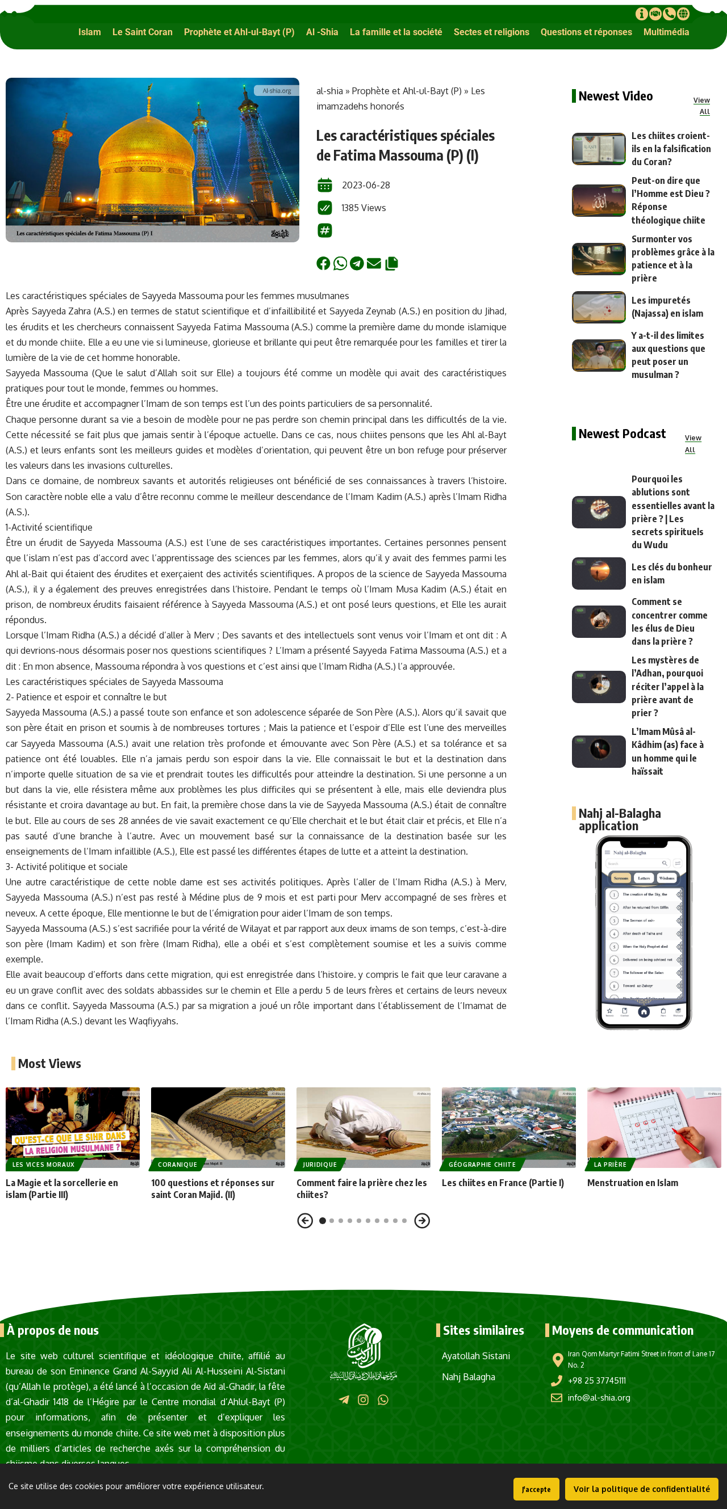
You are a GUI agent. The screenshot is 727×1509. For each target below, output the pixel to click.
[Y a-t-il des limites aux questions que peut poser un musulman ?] (599, 355)
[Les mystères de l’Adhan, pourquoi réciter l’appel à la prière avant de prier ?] (599, 687)
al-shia (329, 90)
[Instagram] (363, 1400)
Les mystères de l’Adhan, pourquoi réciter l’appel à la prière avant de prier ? (668, 686)
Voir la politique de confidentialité (642, 1489)
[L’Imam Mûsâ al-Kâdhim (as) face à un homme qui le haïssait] (599, 751)
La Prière (610, 1164)
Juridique (320, 1164)
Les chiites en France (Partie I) (503, 1182)
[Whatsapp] (383, 1400)
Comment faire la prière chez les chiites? (361, 1188)
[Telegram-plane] (344, 1400)
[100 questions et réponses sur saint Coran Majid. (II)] (218, 1127)
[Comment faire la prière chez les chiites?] (363, 1127)
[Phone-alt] (669, 13)
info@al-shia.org (599, 1397)
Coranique (177, 1164)
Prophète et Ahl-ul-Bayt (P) (407, 90)
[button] (90, 32)
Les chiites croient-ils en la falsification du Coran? (671, 148)
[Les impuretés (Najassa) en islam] (599, 307)
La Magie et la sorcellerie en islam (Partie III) (62, 1188)
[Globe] (683, 13)
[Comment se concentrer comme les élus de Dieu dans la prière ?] (599, 622)
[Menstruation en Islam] (654, 1127)
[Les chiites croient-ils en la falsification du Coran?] (599, 149)
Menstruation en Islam (632, 1182)
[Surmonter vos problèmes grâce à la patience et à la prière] (599, 259)
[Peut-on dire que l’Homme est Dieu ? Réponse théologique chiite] (599, 200)
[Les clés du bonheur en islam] (599, 573)
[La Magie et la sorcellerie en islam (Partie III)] (73, 1127)
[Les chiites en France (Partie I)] (509, 1127)
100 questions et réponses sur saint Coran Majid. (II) (213, 1188)
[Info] (642, 13)
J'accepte (536, 1489)
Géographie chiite (482, 1164)
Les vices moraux (43, 1164)
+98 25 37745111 (597, 1380)
